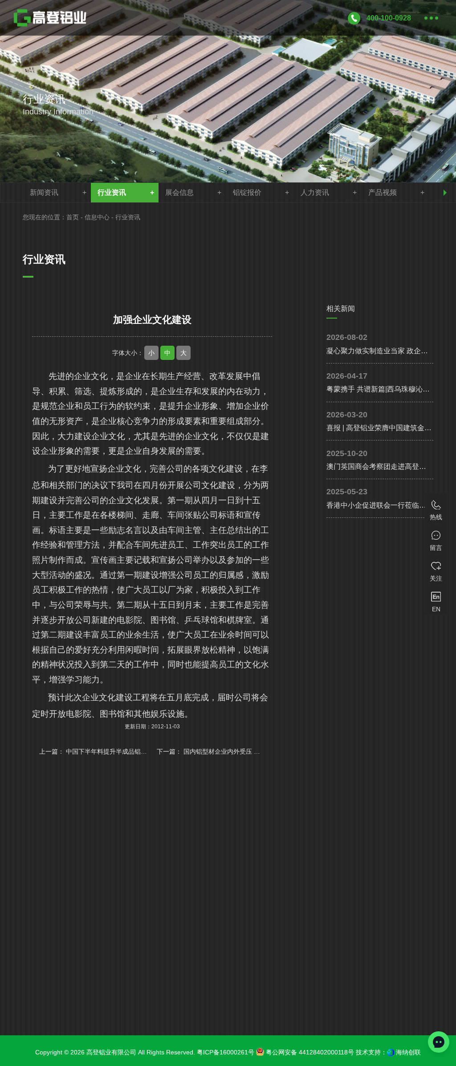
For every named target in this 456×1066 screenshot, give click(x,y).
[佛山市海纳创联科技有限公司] (390, 1052)
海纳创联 (408, 1052)
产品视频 (382, 192)
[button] (445, 193)
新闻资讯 (44, 192)
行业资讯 (112, 192)
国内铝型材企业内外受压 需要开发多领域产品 (246, 751)
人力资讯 (315, 192)
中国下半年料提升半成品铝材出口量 (116, 751)
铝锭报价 (247, 192)
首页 (72, 217)
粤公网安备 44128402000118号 (309, 1052)
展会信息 (179, 192)
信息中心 (97, 217)
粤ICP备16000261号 (225, 1052)
